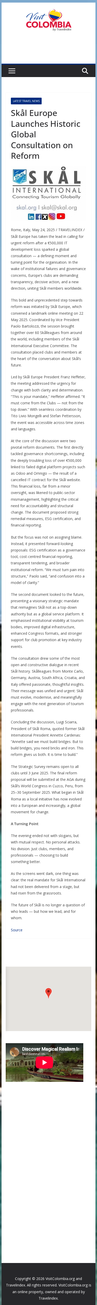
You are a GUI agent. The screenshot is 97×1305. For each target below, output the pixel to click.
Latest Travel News (26, 101)
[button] (48, 993)
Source (17, 929)
